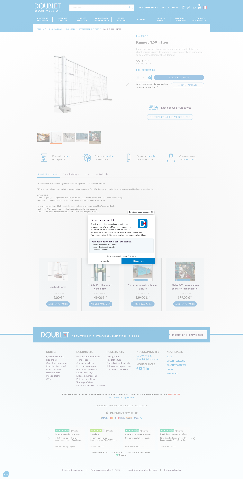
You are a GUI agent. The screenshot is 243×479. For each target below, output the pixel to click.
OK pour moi (138, 261)
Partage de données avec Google (104, 244)
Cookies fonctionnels (100, 249)
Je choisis (104, 261)
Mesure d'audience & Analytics (104, 247)
